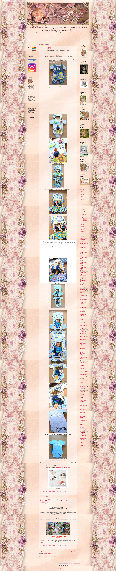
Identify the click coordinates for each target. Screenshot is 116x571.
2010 (82, 233)
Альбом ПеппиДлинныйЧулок (83, 278)
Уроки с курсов (82, 429)
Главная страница (57, 551)
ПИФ (80, 395)
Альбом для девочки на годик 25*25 (83, 275)
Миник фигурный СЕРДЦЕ (83, 346)
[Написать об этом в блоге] (61, 491)
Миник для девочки (83, 336)
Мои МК (81, 355)
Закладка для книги (83, 307)
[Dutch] (31, 48)
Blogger (60, 568)
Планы (81, 397)
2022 (82, 191)
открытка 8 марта (83, 376)
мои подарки (82, 362)
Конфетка (81, 322)
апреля (83, 209)
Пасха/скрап (82, 394)
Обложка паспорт (83, 374)
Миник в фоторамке (83, 334)
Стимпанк (81, 424)
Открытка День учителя (82, 378)
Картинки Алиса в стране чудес (83, 315)
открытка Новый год (83, 384)
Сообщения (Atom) (48, 553)
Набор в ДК (82, 373)
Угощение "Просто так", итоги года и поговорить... (84, 219)
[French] (31, 47)
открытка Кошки (83, 380)
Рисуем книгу (82, 409)
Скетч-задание (82, 412)
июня (83, 206)
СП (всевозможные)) (83, 420)
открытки (81, 388)
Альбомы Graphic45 (83, 280)
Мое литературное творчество (83, 350)
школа (81, 433)
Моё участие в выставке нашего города (83, 353)
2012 (82, 229)
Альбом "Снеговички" (84, 247)
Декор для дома (83, 295)
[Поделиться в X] (62, 491)
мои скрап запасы (83, 363)
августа (83, 204)
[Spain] (35, 47)
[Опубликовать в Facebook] (64, 491)
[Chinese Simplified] (35, 50)
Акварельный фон (83, 243)
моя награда (82, 368)
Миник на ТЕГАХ (83, 337)
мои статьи (82, 365)
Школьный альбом (83, 435)
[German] (33, 47)
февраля (83, 212)
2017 (82, 199)
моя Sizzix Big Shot (83, 371)
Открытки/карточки (83, 389)
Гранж (81, 293)
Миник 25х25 (82, 333)
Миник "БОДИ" (46, 48)
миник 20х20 (82, 331)
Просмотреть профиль (32, 114)
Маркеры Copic (82, 327)
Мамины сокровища (83, 325)
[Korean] (31, 50)
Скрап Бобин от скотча (84, 414)
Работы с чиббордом (83, 405)
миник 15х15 (82, 330)
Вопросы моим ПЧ (83, 290)
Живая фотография (83, 300)
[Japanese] (29, 50)
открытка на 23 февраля (82, 382)
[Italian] (29, 48)
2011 (82, 231)
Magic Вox (81, 445)
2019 (82, 196)
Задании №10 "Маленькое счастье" (63, 467)
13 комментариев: (55, 491)
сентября (83, 202)
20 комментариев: (55, 545)
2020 (82, 194)
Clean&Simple (82, 440)
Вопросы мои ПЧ (83, 289)
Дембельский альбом (84, 296)
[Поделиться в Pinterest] (65, 491)
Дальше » (42, 542)
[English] (29, 47)
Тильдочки (82, 427)
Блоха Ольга (31, 83)
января (83, 214)
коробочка (81, 324)
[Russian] (33, 48)
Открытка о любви (83, 386)
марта (83, 211)
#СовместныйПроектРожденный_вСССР (84, 239)
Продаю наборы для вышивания (83, 401)
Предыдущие (74, 551)
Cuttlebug (81, 442)
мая (83, 207)
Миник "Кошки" (82, 328)
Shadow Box (82, 447)
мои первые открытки (84, 359)
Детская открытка (83, 299)
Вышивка (81, 292)
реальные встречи (83, 407)
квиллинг (81, 319)
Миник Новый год (83, 339)
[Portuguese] (35, 48)
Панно (81, 392)
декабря (83, 201)
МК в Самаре (82, 348)
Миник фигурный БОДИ (47, 493)
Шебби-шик (82, 432)
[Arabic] (33, 50)
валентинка (82, 287)
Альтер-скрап (82, 283)
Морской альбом (83, 366)
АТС (80, 284)
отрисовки (81, 391)
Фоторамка (82, 430)
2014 (82, 226)
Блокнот (81, 286)
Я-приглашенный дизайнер (83, 439)
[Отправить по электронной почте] (60, 491)
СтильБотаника (82, 423)
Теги (80, 426)
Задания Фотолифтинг (84, 304)
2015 (82, 224)
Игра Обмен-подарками (82, 311)
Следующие (42, 551)
